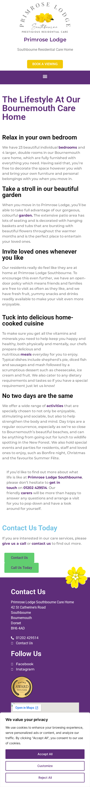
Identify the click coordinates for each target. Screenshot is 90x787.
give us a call (14, 543)
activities (55, 406)
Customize (45, 766)
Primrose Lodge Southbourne (55, 477)
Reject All (45, 777)
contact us (41, 543)
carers (26, 493)
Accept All (45, 754)
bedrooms (68, 147)
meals (26, 354)
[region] (45, 749)
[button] (45, 76)
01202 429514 (35, 488)
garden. (26, 215)
